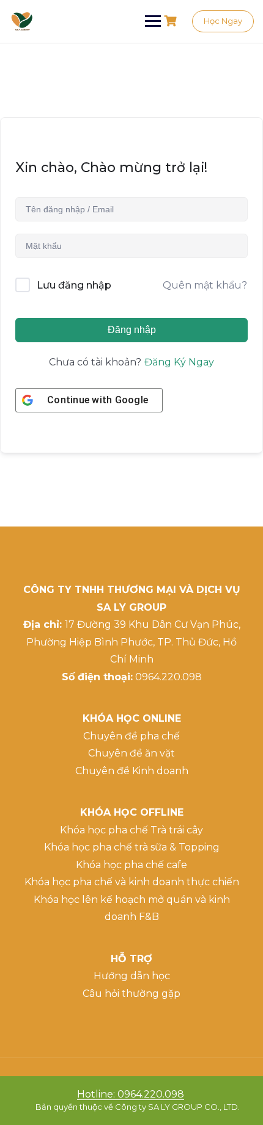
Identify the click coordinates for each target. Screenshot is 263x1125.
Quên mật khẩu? (205, 285)
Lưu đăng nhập (74, 285)
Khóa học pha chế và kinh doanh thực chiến (131, 882)
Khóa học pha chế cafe (131, 865)
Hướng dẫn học (132, 976)
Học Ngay (223, 21)
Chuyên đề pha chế (131, 736)
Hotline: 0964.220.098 (130, 1094)
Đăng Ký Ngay (179, 362)
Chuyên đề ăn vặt (131, 753)
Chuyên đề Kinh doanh (131, 771)
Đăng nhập (132, 330)
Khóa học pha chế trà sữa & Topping (132, 847)
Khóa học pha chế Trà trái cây (131, 830)
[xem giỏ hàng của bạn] (172, 21)
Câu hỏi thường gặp (131, 993)
